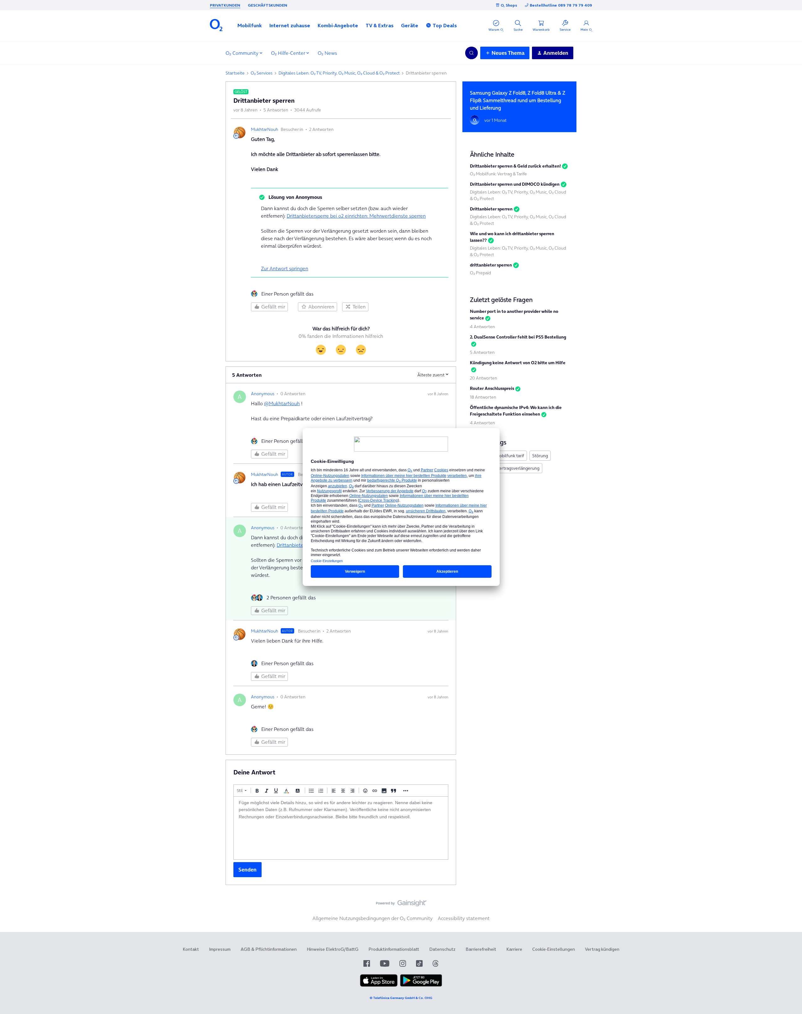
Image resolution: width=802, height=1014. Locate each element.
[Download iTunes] (379, 985)
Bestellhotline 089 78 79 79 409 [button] (561, 5)
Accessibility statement (464, 918)
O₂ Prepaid (480, 273)
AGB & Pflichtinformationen (269, 949)
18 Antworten (483, 397)
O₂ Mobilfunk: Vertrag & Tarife (498, 174)
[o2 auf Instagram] (402, 963)
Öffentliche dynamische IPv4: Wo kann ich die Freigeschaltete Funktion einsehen (516, 410)
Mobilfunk (249, 25)
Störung (540, 456)
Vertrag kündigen (602, 949)
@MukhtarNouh (282, 403)
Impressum (220, 949)
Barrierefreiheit (481, 949)
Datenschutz (442, 949)
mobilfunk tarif (510, 456)
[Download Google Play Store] (421, 985)
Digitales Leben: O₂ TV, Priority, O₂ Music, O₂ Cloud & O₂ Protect (339, 73)
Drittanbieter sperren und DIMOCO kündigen (515, 184)
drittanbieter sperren (491, 265)
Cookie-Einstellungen (553, 949)
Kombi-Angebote (338, 25)
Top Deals (445, 25)
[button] (249, 25)
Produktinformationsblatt (393, 949)
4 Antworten (482, 326)
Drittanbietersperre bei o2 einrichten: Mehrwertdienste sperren (356, 215)
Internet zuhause (289, 25)
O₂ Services (262, 73)
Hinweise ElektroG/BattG (332, 949)
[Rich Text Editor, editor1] (341, 828)
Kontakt (191, 949)
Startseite (235, 73)
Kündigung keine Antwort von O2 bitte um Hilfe (517, 363)
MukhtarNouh (264, 129)
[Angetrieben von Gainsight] (401, 904)
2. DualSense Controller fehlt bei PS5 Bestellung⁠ (518, 337)
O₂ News (327, 52)
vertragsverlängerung (518, 468)
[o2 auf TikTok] (419, 963)
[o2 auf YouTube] (384, 963)
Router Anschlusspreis (492, 388)
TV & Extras (379, 25)
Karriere (514, 949)
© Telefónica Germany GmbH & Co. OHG (401, 998)
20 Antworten (483, 378)
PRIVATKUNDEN (225, 5)
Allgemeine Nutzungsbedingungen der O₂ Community (372, 918)
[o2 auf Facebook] (366, 963)
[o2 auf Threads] (435, 963)
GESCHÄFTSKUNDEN (267, 5)
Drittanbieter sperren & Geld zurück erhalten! (515, 166)
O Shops (509, 5)
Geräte (409, 25)
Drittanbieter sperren (491, 209)
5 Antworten (482, 352)
